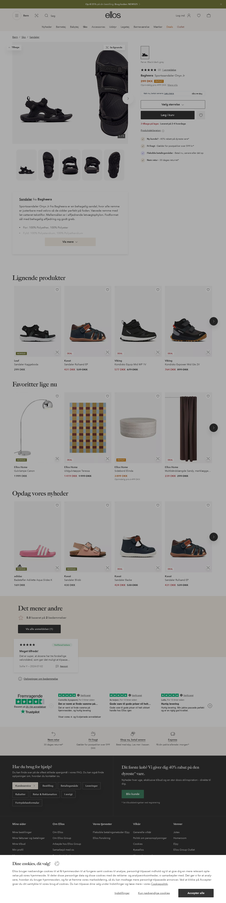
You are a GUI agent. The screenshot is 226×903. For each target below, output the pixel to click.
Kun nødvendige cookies (154, 893)
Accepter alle (196, 893)
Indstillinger (122, 893)
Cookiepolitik (159, 884)
